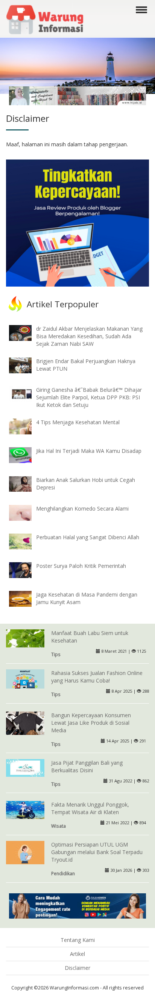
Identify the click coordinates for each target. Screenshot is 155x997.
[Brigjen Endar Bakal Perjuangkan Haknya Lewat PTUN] (26, 364)
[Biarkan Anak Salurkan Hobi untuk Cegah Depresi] (26, 483)
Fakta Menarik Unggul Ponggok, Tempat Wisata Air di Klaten (90, 808)
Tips (56, 654)
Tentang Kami (78, 939)
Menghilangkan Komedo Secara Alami (82, 508)
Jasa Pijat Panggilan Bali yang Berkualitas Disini (87, 766)
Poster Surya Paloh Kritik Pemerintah (81, 565)
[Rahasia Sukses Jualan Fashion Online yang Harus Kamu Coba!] (25, 678)
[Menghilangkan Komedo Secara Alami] (26, 511)
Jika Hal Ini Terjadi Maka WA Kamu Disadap (88, 450)
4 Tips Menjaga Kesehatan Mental (78, 422)
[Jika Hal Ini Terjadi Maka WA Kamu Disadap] (26, 454)
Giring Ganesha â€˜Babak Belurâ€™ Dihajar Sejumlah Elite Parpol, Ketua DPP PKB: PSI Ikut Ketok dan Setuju (89, 397)
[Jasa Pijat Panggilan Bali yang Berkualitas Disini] (25, 767)
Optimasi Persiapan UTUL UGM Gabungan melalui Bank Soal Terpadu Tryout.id (97, 852)
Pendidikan (63, 873)
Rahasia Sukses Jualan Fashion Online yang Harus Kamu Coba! (97, 676)
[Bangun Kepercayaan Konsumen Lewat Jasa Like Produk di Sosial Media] (25, 723)
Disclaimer (77, 967)
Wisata (58, 826)
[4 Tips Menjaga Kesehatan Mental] (26, 425)
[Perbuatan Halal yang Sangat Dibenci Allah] (26, 541)
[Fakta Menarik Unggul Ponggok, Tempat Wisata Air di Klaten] (25, 809)
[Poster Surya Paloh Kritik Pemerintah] (26, 569)
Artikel (77, 953)
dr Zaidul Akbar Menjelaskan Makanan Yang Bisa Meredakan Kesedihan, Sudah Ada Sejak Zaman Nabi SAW (89, 336)
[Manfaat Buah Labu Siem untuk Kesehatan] (25, 637)
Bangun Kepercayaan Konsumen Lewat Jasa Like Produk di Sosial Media (91, 723)
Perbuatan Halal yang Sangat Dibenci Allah (87, 537)
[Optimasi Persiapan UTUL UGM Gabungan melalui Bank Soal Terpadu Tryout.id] (25, 853)
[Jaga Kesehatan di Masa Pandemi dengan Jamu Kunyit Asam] (26, 598)
